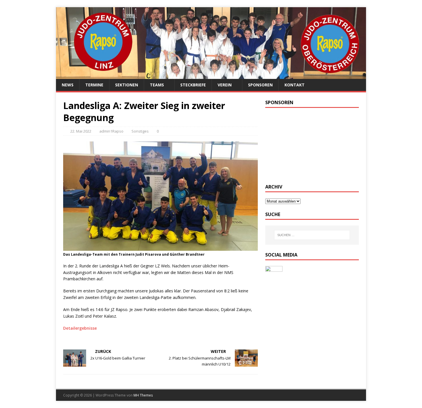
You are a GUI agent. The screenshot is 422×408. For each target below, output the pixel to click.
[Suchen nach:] (312, 235)
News (67, 85)
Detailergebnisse (80, 328)
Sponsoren (260, 85)
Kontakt (294, 85)
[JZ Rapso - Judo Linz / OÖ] (211, 75)
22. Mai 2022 (80, 131)
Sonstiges (140, 131)
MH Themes (143, 395)
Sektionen (126, 85)
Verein (225, 85)
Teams (157, 85)
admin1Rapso (111, 131)
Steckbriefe (193, 85)
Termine (94, 85)
